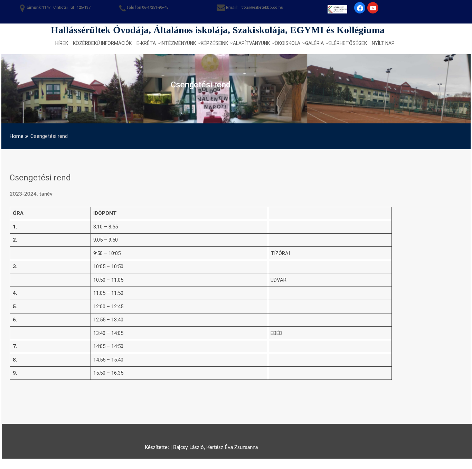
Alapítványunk (251, 43)
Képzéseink (214, 43)
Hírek (61, 43)
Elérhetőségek (348, 43)
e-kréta (146, 43)
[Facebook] (42, 71)
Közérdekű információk (102, 43)
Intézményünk (178, 43)
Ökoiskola (287, 43)
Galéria (314, 43)
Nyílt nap (383, 43)
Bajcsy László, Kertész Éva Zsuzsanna (215, 447)
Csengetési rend (40, 177)
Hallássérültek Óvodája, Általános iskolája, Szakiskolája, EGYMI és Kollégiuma (218, 30)
